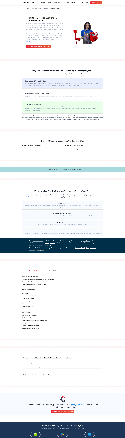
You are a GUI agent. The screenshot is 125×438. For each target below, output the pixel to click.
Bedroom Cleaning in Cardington (73, 145)
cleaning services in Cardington (33, 196)
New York (93, 248)
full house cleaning (38, 241)
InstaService (86, 241)
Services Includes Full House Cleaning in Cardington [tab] (32, 270)
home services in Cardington (80, 119)
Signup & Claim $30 (96, 2)
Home (27, 8)
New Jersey (32, 250)
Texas (87, 248)
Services (43, 2)
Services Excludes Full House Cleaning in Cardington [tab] (56, 270)
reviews (50, 2)
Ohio (40, 8)
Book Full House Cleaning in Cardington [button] (38, 46)
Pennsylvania (40, 250)
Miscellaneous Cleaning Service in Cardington (77, 149)
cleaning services (50, 243)
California (78, 248)
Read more (28, 41)
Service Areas (34, 8)
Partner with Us (57, 2)
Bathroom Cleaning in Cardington (32, 145)
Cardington (45, 8)
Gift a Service (66, 2)
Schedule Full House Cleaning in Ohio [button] (62, 411)
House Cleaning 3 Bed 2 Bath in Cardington (35, 149)
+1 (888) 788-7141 (77, 404)
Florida (83, 248)
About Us (73, 2)
